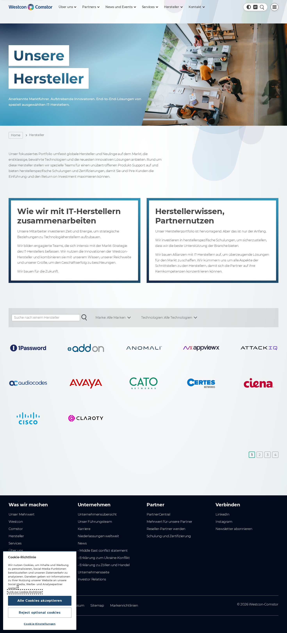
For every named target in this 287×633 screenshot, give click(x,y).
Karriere (84, 529)
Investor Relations (92, 579)
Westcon (16, 522)
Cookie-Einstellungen (39, 623)
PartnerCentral (158, 514)
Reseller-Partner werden (166, 529)
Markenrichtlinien (124, 605)
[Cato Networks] (143, 383)
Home (15, 135)
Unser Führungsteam (95, 522)
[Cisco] (28, 418)
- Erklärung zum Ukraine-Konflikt (104, 558)
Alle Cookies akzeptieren (39, 601)
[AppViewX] (201, 348)
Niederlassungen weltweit (98, 536)
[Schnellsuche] (262, 7)
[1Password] (28, 348)
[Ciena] (258, 383)
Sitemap (97, 605)
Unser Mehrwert (22, 514)
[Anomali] (143, 348)
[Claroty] (85, 418)
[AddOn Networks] (85, 348)
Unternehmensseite (93, 572)
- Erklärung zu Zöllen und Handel (104, 565)
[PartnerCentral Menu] (274, 7)
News (82, 543)
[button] (249, 7)
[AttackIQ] (258, 348)
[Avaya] (85, 383)
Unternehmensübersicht (97, 514)
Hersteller (16, 536)
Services (15, 543)
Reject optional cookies (40, 612)
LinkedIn (222, 514)
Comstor (16, 529)
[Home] (30, 7)
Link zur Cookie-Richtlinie (25, 591)
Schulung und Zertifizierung (169, 536)
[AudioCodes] (28, 383)
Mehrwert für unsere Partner (169, 522)
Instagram (224, 522)
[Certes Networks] (201, 383)
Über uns (16, 550)
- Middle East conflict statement (103, 550)
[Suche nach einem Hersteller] (84, 317)
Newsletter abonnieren (234, 529)
